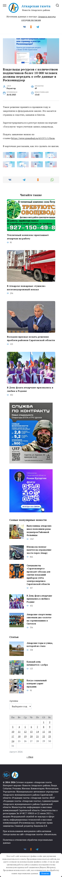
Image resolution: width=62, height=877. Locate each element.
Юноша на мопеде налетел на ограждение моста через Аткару (39, 549)
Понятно (45, 873)
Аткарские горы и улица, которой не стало (40, 645)
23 (49, 736)
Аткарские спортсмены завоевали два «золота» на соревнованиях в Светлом (39, 619)
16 (49, 731)
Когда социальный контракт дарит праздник (37, 683)
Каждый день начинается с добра (37, 663)
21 (37, 736)
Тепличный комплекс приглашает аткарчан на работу (28, 236)
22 (43, 736)
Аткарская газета (35, 6)
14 (37, 731)
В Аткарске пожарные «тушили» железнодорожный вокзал (26, 287)
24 (13, 741)
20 (31, 736)
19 (25, 736)
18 (19, 736)
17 (13, 736)
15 (43, 731)
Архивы (13, 700)
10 (13, 731)
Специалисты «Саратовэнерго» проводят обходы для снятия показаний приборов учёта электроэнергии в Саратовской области (38, 575)
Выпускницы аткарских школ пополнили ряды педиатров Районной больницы (39, 531)
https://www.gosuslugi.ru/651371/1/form (33, 138)
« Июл (30, 756)
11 (19, 731)
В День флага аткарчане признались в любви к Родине (30, 389)
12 (25, 731)
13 (31, 731)
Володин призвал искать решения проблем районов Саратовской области (31, 338)
